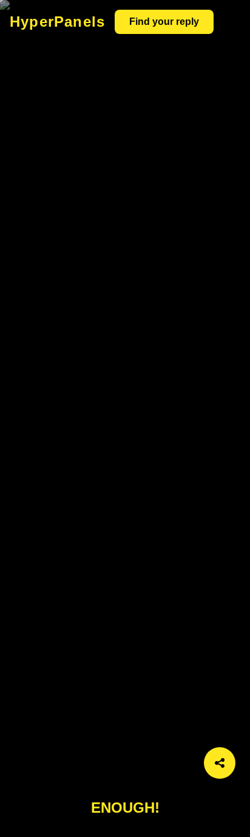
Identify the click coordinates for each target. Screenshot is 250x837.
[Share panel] (219, 763)
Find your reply (164, 21)
